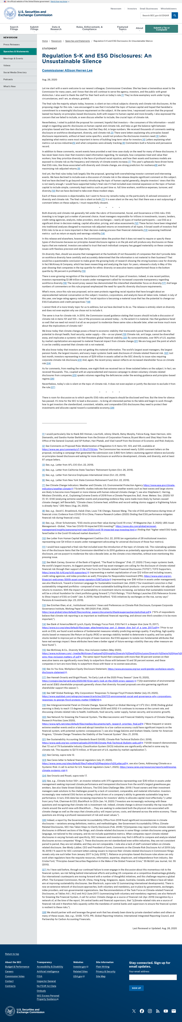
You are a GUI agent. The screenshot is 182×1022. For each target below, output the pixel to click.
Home (45, 41)
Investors (132, 8)
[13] (146, 230)
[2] (112, 132)
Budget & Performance (17, 966)
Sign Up (136, 988)
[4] (143, 139)
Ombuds (41, 991)
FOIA (39, 976)
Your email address (139, 971)
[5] (74, 143)
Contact (9, 981)
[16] (65, 283)
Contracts (10, 986)
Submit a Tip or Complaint (162, 28)
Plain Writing (102, 966)
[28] (112, 407)
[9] (78, 168)
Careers (9, 971)
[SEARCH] (175, 15)
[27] (53, 387)
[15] (84, 271)
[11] (103, 199)
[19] (124, 334)
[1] (122, 95)
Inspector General (46, 981)
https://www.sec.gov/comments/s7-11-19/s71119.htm (70, 449)
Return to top (12, 954)
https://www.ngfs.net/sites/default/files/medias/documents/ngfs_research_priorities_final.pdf (92, 724)
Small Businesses (149, 8)
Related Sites (80, 971)
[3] (157, 136)
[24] (48, 363)
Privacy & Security (105, 971)
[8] (156, 165)
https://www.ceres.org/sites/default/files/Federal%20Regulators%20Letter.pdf (84, 763)
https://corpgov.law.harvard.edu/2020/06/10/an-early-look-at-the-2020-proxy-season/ (88, 681)
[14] (103, 233)
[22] (166, 353)
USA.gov (77, 976)
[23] (79, 360)
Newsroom (116, 8)
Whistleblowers (169, 8)
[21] (136, 341)
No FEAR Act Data (46, 986)
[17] (164, 283)
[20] (125, 337)
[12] (136, 223)
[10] (53, 191)
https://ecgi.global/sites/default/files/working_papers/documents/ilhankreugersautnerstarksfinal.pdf (96, 612)
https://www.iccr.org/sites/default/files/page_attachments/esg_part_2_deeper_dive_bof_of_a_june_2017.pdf (99, 627)
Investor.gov (79, 966)
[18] (88, 302)
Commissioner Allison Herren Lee (67, 70)
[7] (129, 161)
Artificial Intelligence (48, 971)
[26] (52, 378)
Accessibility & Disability (50, 966)
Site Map (101, 976)
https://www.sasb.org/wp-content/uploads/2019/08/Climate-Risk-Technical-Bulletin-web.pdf (91, 743)
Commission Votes (14, 976)
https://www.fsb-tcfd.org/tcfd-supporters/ (64, 572)
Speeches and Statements (77, 41)
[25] (74, 375)
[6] (123, 143)
